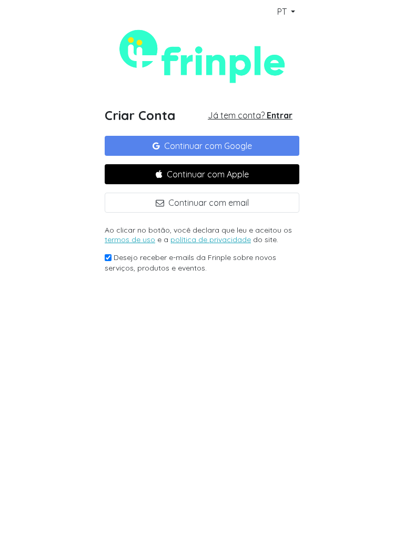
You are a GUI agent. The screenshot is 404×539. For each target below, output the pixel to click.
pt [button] (283, 11)
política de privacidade (210, 239)
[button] (202, 146)
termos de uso (130, 239)
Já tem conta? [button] (250, 115)
